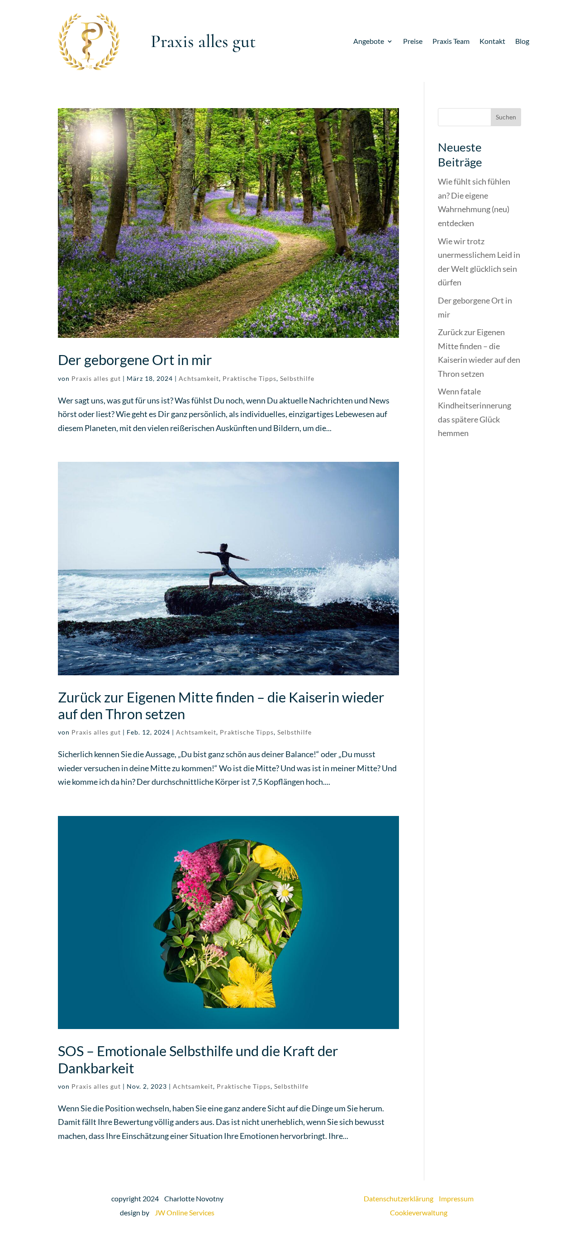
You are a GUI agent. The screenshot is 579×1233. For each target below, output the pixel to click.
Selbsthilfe (297, 378)
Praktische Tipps (249, 378)
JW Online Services (184, 1212)
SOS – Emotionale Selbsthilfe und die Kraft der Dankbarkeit (198, 1059)
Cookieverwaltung (418, 1212)
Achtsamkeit (199, 378)
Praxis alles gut (96, 378)
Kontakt (492, 41)
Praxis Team (451, 41)
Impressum (456, 1198)
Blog (522, 41)
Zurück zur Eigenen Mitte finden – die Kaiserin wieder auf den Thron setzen (221, 705)
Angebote (368, 41)
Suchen (506, 117)
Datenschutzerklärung (401, 1198)
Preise (412, 41)
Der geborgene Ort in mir (135, 359)
